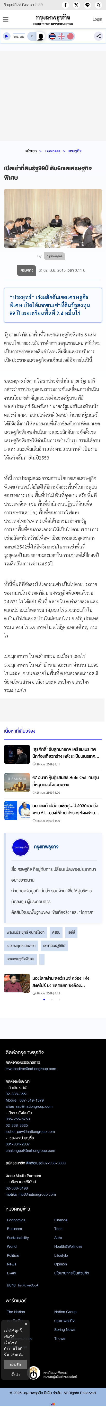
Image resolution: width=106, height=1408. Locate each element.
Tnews (59, 1338)
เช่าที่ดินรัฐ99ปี (54, 945)
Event (11, 1273)
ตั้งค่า (15, 1374)
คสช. (56, 932)
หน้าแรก (31, 151)
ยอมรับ (15, 1364)
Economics (16, 1220)
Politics (13, 1255)
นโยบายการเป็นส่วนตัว (71, 1273)
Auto (58, 1237)
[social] (65, 5)
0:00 (16, 37)
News (11, 1264)
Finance (60, 1220)
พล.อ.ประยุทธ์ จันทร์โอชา (26, 932)
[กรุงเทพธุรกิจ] (53, 19)
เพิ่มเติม (17, 1354)
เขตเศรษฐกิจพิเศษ (20, 959)
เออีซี (71, 932)
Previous (10, 985)
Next (91, 985)
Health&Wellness (68, 1246)
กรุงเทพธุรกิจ (64, 1320)
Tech (58, 1228)
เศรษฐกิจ (75, 151)
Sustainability (18, 1237)
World (11, 1246)
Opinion (60, 1264)
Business (52, 151)
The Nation (16, 1312)
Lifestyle (61, 1255)
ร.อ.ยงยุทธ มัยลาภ (21, 945)
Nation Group (65, 1312)
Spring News (64, 1329)
